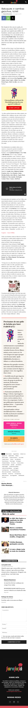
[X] (12, 18)
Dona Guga (12, 461)
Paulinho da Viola (16, 471)
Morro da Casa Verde (6, 471)
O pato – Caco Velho (8, 233)
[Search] (26, 2)
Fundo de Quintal (5, 464)
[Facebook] (3, 18)
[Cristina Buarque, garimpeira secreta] (5, 543)
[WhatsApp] (8, 18)
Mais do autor (8, 514)
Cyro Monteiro (18, 459)
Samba (7, 5)
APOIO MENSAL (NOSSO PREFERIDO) (14, 425)
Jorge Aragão (5, 466)
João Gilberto (18, 464)
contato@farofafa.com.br (14, 691)
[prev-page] (2, 556)
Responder (3, 576)
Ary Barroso (4, 455)
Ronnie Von (10, 473)
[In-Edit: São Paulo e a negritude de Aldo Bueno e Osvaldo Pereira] (5, 520)
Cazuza (11, 459)
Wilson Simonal (5, 475)
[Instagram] (14, 702)
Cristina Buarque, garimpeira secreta (17, 543)
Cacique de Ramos (13, 457)
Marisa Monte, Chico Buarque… (7, 484)
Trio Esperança (18, 473)
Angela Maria (16, 453)
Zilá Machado (21, 475)
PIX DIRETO (14, 439)
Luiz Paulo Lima (5, 470)
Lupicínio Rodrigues (14, 470)
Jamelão (12, 464)
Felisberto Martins (6, 462)
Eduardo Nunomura (7, 13)
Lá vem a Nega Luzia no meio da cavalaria (17, 550)
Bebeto (17, 455)
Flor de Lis (13, 462)
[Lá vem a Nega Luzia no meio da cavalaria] (5, 550)
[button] (2, 2)
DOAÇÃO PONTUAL (14, 432)
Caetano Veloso (5, 459)
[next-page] (5, 556)
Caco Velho (21, 457)
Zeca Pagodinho (13, 475)
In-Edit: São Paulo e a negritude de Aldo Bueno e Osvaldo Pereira (18, 521)
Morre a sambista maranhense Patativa (17, 528)
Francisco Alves (20, 462)
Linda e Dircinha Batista (7, 468)
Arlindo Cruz (22, 453)
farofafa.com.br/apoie (18, 444)
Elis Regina (18, 461)
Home (2, 5)
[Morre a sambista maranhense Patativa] (5, 529)
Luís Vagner (16, 468)
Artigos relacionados (11, 511)
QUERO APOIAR (14, 108)
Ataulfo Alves (11, 455)
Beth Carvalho (5, 457)
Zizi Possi (4, 477)
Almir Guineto (9, 453)
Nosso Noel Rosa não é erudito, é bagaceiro (18, 536)
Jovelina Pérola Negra (13, 466)
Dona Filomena (5, 461)
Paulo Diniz (4, 473)
